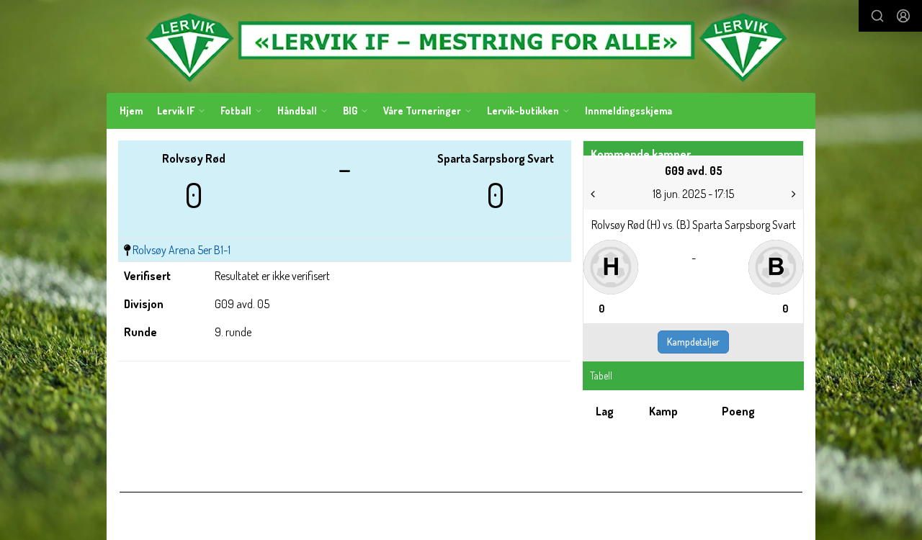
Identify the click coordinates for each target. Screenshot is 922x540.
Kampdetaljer (693, 342)
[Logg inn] (903, 16)
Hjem (131, 110)
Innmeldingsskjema (628, 110)
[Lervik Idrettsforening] (461, 46)
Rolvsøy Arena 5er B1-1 (181, 250)
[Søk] (877, 16)
